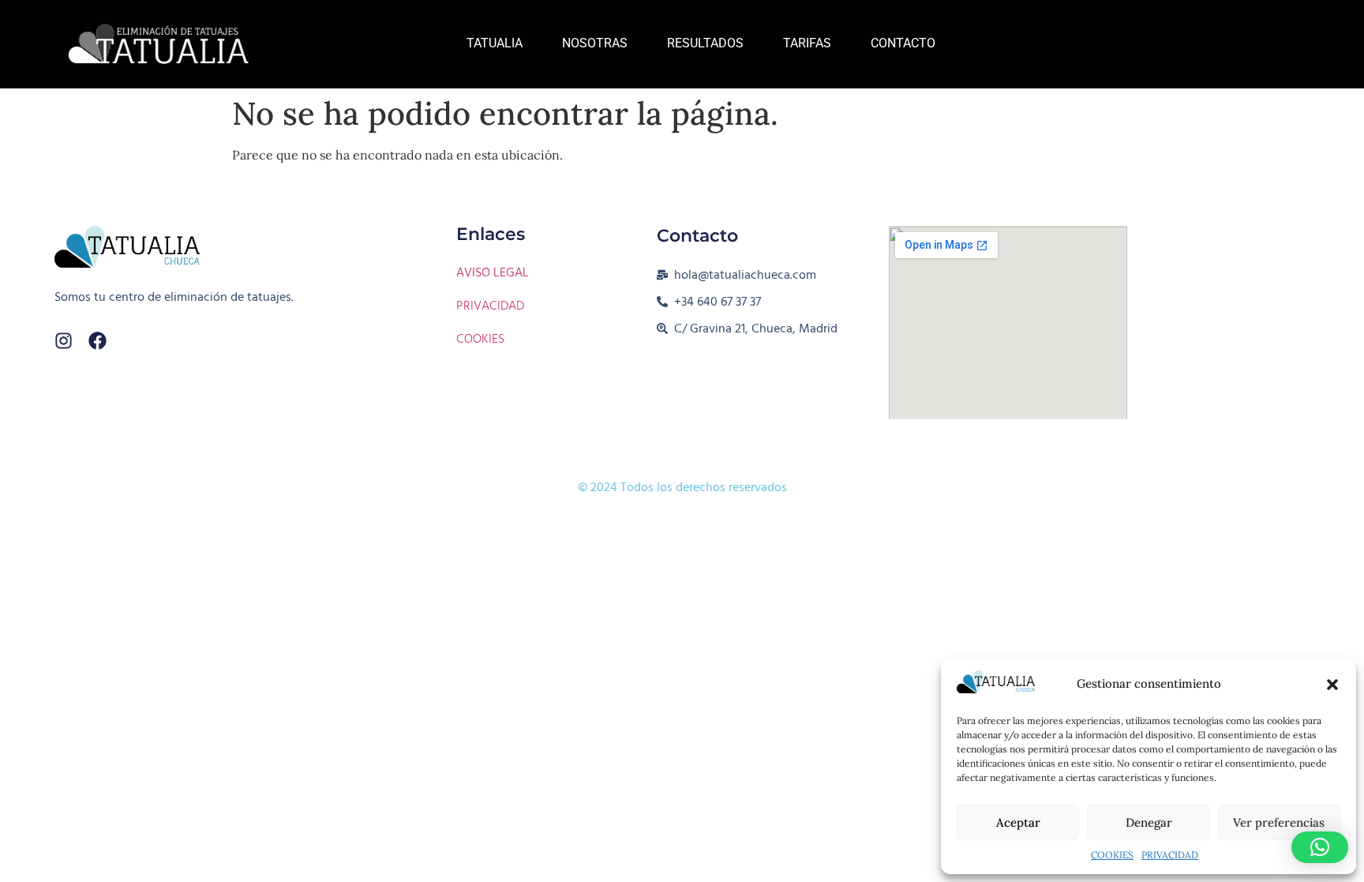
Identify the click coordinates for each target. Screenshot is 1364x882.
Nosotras (595, 43)
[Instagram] (63, 341)
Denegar (1149, 822)
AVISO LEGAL (492, 272)
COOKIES (1112, 855)
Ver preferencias (1279, 822)
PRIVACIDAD (1169, 855)
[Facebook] (97, 341)
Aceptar (1018, 822)
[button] (1332, 684)
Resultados (705, 43)
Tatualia (495, 43)
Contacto (903, 43)
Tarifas (807, 43)
